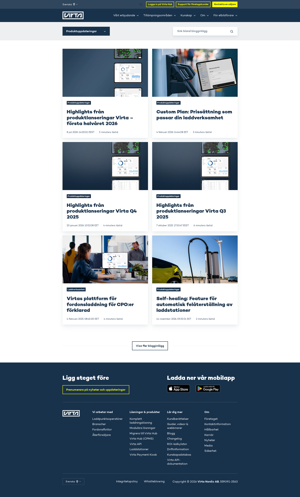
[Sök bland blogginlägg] (231, 31)
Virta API (136, 444)
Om (202, 15)
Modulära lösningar (142, 428)
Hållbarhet (211, 429)
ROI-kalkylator (177, 444)
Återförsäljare (101, 435)
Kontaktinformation (217, 424)
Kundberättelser (178, 418)
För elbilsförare (223, 15)
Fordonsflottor (102, 429)
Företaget (211, 418)
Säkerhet (210, 450)
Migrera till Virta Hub (143, 433)
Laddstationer (139, 449)
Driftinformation (178, 449)
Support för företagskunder (193, 4)
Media (208, 445)
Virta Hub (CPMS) (142, 438)
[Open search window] (141, 4)
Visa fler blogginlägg (150, 345)
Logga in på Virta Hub (160, 4)
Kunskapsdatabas (179, 454)
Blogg (171, 433)
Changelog (174, 438)
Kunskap (186, 15)
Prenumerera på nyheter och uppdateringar (95, 389)
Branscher (99, 424)
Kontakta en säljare (225, 4)
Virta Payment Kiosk (143, 454)
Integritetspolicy (127, 481)
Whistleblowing (154, 481)
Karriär (208, 435)
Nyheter (209, 440)
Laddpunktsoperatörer (107, 418)
